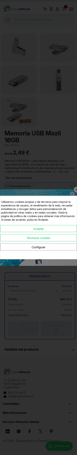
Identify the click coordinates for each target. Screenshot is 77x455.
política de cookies (25, 216)
